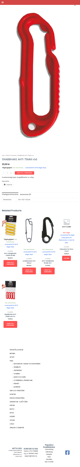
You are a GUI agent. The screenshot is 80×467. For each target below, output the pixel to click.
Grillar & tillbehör (17, 428)
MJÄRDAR (17, 387)
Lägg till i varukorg (24, 173)
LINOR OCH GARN (20, 377)
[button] (75, 5)
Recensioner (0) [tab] (25, 194)
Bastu (12, 409)
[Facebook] (67, 452)
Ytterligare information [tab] (10, 194)
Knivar (12, 405)
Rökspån (49, 454)
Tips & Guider (49, 462)
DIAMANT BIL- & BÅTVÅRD (19, 402)
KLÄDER (12, 416)
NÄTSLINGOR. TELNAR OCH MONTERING (27, 364)
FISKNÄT (16, 384)
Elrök (49, 457)
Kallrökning (49, 452)
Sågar (12, 420)
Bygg (12, 413)
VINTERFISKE (18, 370)
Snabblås (17, 367)
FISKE (11, 361)
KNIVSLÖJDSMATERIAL (17, 398)
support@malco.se (31, 456)
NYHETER (13, 394)
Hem (3, 155)
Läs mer (66, 258)
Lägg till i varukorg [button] (10, 263)
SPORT (12, 357)
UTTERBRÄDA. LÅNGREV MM (23, 380)
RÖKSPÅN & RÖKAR (16, 350)
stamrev (17, 374)
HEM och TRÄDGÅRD (17, 391)
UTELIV (12, 424)
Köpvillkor (49, 459)
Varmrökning (49, 449)
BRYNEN (12, 353)
